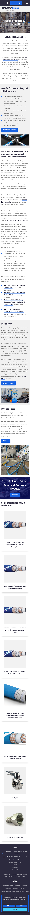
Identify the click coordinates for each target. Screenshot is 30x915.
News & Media (9, 888)
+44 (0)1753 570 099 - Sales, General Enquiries (16, 853)
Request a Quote (8, 383)
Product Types (17, 885)
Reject (21, 905)
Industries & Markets (8, 885)
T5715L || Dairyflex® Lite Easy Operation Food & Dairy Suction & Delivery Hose (14, 302)
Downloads (24, 885)
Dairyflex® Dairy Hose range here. (17, 220)
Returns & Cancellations (18, 888)
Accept (15, 909)
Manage (9, 905)
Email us (5, 440)
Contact (26, 891)
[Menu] (27, 2)
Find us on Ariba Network (18, 891)
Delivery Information (6, 891)
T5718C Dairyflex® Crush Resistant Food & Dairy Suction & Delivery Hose (14, 312)
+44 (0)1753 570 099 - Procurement (16, 857)
